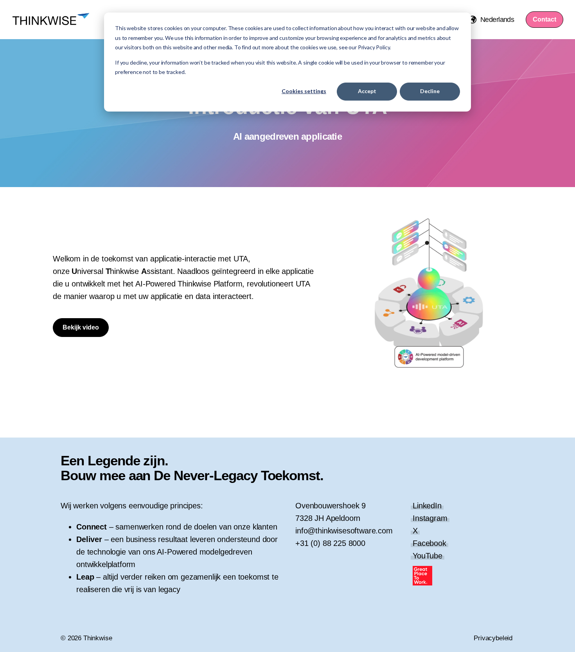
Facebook (429, 543)
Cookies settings (304, 91)
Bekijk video (81, 327)
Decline (430, 91)
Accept (367, 91)
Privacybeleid (493, 638)
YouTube (427, 555)
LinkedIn (427, 505)
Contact (544, 19)
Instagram (430, 518)
